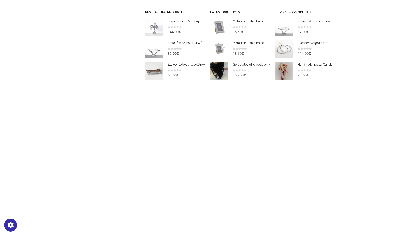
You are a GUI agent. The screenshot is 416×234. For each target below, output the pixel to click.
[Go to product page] (154, 27)
